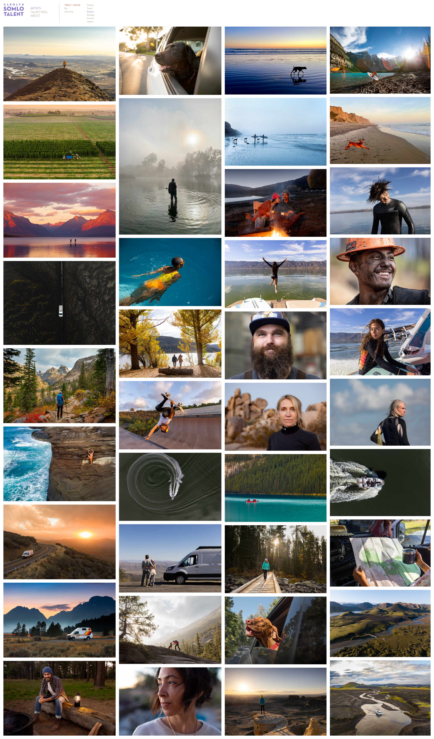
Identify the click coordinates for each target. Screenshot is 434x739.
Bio (66, 8)
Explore (90, 11)
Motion (90, 21)
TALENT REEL (39, 12)
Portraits (90, 15)
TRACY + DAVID (72, 5)
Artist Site (69, 11)
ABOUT (35, 15)
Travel (89, 8)
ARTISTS (36, 8)
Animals (90, 18)
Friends (90, 5)
